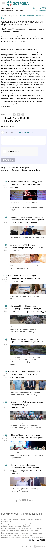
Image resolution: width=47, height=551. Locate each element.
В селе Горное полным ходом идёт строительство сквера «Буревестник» (27, 340)
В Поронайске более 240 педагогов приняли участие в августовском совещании (26, 184)
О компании (17, 514)
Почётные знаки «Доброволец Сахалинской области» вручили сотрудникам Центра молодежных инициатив (25, 469)
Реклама (5, 514)
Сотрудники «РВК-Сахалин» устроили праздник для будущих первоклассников (27, 405)
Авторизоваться (26, 132)
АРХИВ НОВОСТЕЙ (33, 514)
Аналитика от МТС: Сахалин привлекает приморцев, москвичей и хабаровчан (26, 248)
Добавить (8, 160)
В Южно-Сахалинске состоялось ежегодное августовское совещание (26, 436)
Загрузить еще (26, 500)
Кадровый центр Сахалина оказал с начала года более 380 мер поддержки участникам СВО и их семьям (27, 220)
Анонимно (9, 132)
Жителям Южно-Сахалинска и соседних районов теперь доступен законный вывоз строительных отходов (28, 309)
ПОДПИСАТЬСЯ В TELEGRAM (16, 119)
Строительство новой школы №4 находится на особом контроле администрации (25, 374)
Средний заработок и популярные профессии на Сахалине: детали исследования (25, 278)
